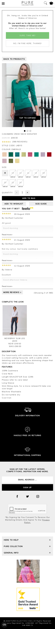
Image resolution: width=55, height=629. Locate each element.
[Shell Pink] (4, 161)
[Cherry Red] (49, 154)
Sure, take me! (27, 35)
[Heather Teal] (17, 154)
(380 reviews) (19, 142)
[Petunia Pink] (30, 154)
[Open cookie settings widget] (4, 625)
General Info (11, 553)
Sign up (27, 487)
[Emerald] (11, 154)
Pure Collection (13, 546)
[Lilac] (43, 154)
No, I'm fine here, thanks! (27, 43)
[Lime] (23, 154)
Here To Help (11, 540)
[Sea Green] (36, 154)
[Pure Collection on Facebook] (17, 496)
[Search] (45, 3)
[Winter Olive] (11, 161)
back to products (14, 59)
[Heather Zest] (17, 161)
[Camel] (4, 154)
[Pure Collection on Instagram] (38, 496)
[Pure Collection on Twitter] (27, 496)
